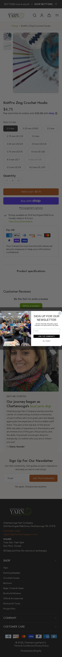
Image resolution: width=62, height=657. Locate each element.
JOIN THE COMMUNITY (46, 336)
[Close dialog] (59, 313)
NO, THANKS (46, 341)
